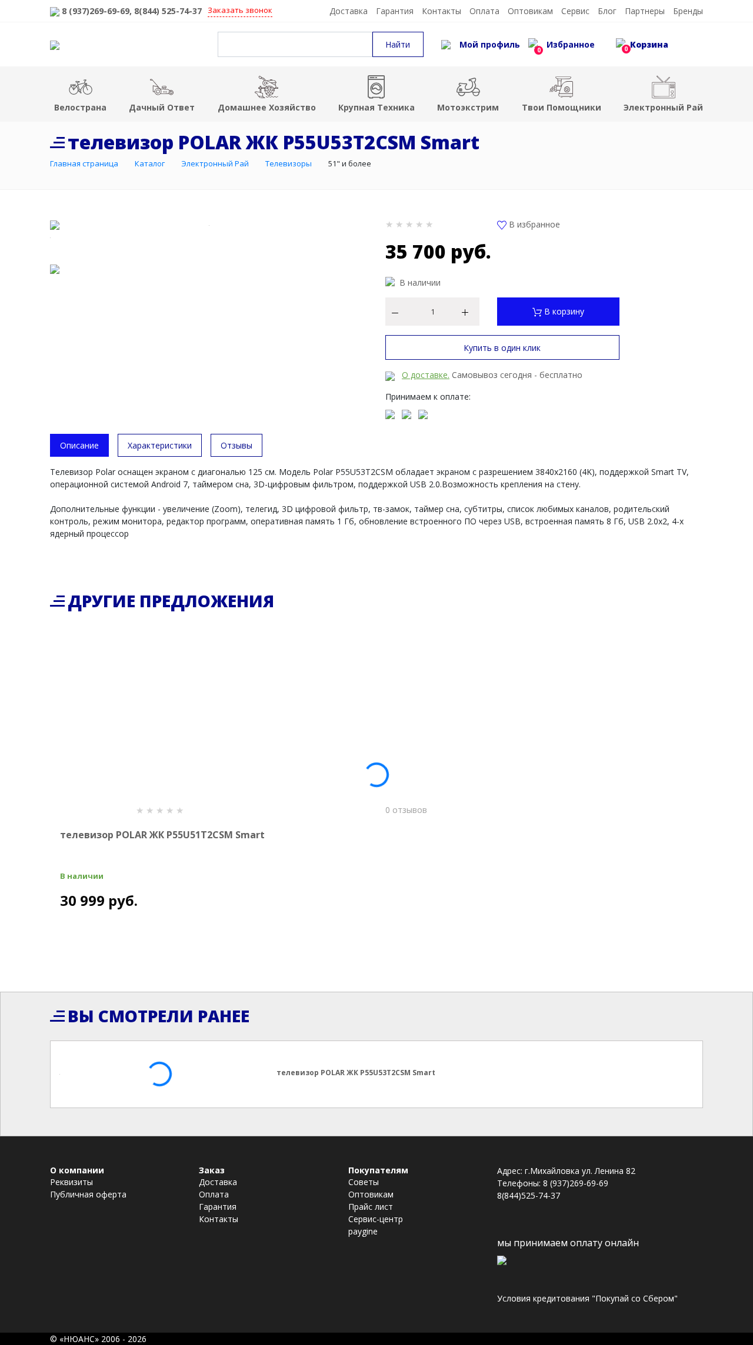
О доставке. (425, 374)
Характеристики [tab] (160, 445)
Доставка (348, 10)
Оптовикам (530, 10)
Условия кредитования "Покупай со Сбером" (587, 1298)
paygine (363, 1231)
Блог (607, 10)
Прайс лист (370, 1206)
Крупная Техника (376, 107)
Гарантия (395, 10)
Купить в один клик (502, 347)
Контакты (441, 10)
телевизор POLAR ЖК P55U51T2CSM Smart (162, 834)
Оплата (484, 10)
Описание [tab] (79, 445)
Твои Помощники (561, 107)
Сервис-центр (375, 1218)
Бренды (688, 10)
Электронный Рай (663, 107)
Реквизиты (71, 1181)
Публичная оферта (88, 1194)
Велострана (80, 107)
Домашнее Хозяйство (267, 107)
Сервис (575, 10)
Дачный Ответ (162, 107)
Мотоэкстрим (468, 107)
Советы (363, 1181)
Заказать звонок (240, 10)
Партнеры (645, 10)
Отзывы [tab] (236, 445)
